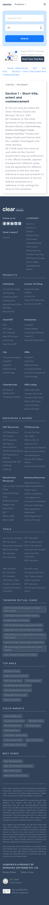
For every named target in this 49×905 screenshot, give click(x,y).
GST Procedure (9, 440)
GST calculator (9, 557)
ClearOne (28, 361)
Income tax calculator (13, 538)
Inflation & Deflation (33, 494)
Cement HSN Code (33, 394)
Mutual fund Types (11, 493)
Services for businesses (35, 373)
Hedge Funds (9, 505)
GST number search (33, 542)
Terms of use (26, 872)
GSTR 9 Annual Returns (13, 451)
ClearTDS (28, 336)
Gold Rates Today (11, 580)
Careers (29, 231)
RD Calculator (9, 572)
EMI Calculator (9, 542)
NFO (5, 512)
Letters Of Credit (32, 520)
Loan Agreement (32, 497)
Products (19, 4)
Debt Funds (8, 508)
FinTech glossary (33, 250)
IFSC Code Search (32, 546)
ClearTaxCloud (9, 369)
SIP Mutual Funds (10, 501)
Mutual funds (8, 311)
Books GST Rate (31, 409)
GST (5, 325)
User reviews (31, 239)
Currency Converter (11, 584)
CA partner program (12, 357)
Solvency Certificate (33, 505)
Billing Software (31, 365)
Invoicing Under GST (12, 462)
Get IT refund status (33, 576)
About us (30, 224)
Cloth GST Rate (31, 405)
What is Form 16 (31, 440)
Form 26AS (29, 436)
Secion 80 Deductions (34, 300)
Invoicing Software (32, 369)
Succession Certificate (34, 501)
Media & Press (32, 235)
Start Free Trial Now (32, 59)
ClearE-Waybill (31, 329)
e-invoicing (8, 340)
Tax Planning (8, 293)
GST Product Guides (35, 258)
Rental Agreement (32, 516)
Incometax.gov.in (32, 455)
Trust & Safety (32, 262)
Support (6, 237)
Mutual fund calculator (13, 546)
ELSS (5, 497)
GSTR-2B (7, 466)
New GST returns (10, 336)
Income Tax (29, 296)
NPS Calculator (31, 560)
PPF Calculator (31, 538)
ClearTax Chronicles (35, 254)
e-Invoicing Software (33, 332)
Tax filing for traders (11, 397)
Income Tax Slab (31, 432)
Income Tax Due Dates (34, 466)
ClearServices (9, 301)
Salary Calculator (32, 580)
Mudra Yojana (30, 490)
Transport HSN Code (33, 397)
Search (24, 38)
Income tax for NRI (32, 304)
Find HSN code (31, 569)
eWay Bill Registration (34, 340)
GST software (9, 332)
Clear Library (31, 247)
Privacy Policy (9, 872)
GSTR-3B (7, 469)
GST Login (7, 329)
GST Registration (10, 432)
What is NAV (8, 520)
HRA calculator (9, 569)
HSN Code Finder (32, 390)
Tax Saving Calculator (34, 572)
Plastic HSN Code (32, 401)
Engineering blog (33, 243)
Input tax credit (10, 344)
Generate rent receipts (35, 549)
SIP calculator (9, 553)
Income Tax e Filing (11, 289)
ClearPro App (9, 373)
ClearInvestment (10, 297)
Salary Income (30, 444)
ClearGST (28, 325)
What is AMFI (8, 516)
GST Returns (8, 436)
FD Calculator (9, 576)
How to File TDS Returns (35, 447)
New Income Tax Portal (34, 451)
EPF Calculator (31, 584)
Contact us (31, 228)
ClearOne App (31, 376)
